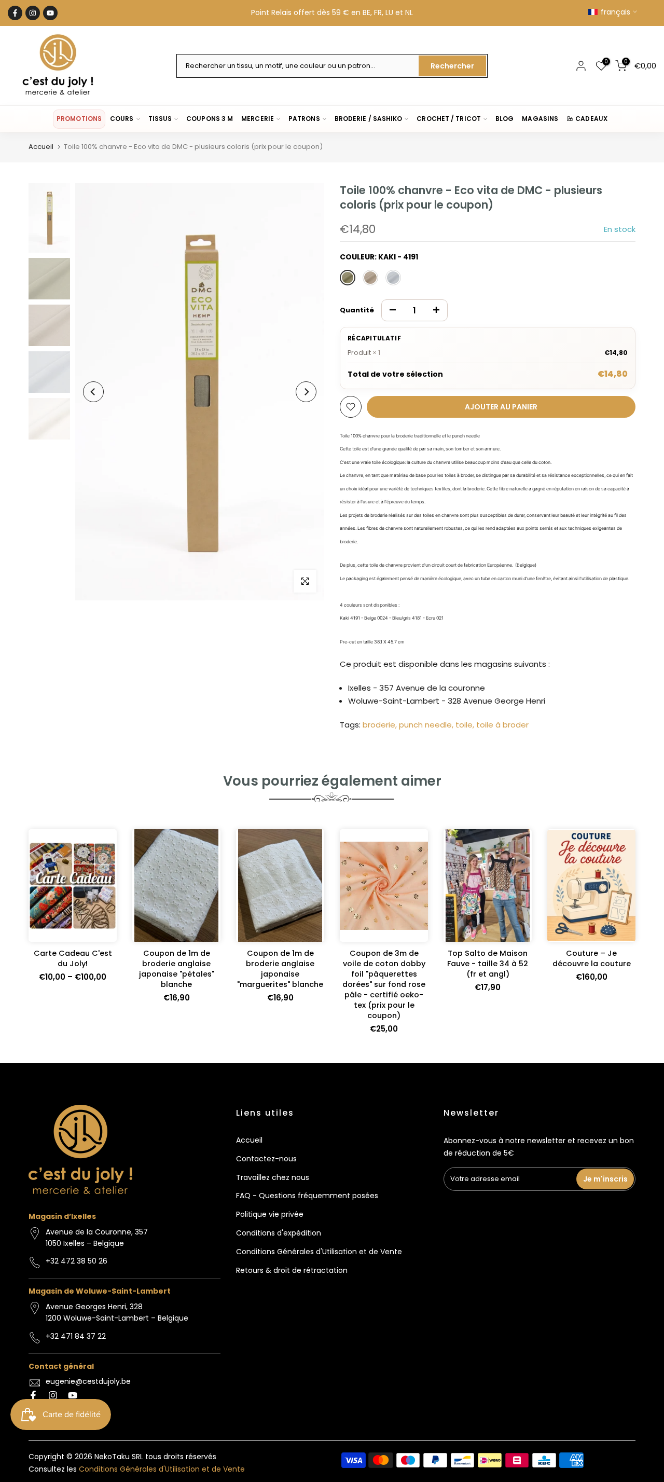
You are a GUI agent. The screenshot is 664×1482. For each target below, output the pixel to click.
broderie (379, 724)
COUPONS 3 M (209, 118)
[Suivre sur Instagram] (32, 13)
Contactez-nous (266, 1159)
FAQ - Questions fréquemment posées (307, 1195)
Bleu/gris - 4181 (393, 277)
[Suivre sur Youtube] (50, 13)
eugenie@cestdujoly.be (88, 1381)
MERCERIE (257, 118)
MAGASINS (540, 118)
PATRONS (304, 118)
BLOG (504, 118)
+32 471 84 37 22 (76, 1336)
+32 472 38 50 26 (76, 1261)
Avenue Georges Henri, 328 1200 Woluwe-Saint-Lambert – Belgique (117, 1312)
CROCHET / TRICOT (449, 118)
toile (464, 724)
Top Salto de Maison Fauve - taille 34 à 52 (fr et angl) (487, 963)
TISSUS (160, 118)
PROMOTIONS (79, 118)
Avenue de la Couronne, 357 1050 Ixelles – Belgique (97, 1237)
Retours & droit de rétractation (292, 1270)
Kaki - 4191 (347, 277)
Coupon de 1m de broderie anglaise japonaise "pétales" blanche (176, 969)
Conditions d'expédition (278, 1233)
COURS (121, 118)
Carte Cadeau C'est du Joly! (73, 958)
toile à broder (502, 724)
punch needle (425, 724)
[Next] (306, 391)
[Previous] (93, 391)
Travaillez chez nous (272, 1177)
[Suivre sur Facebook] (15, 13)
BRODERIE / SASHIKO (369, 118)
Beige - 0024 (370, 277)
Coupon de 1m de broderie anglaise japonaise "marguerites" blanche (280, 969)
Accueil (41, 147)
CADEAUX (591, 118)
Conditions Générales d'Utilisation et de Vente (319, 1251)
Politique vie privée (269, 1214)
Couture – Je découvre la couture (591, 958)
